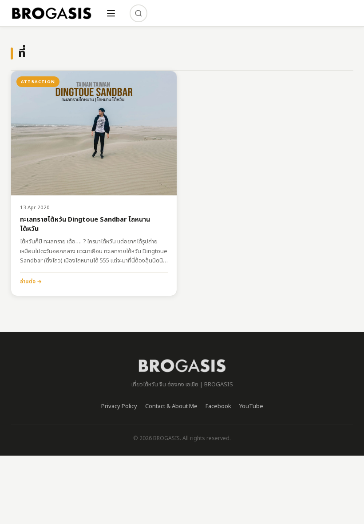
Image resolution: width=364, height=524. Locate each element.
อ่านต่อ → (31, 282)
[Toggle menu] (111, 13)
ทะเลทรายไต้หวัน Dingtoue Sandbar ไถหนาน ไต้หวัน (85, 224)
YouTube (251, 406)
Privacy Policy (119, 406)
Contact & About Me (171, 406)
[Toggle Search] (138, 13)
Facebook (218, 406)
